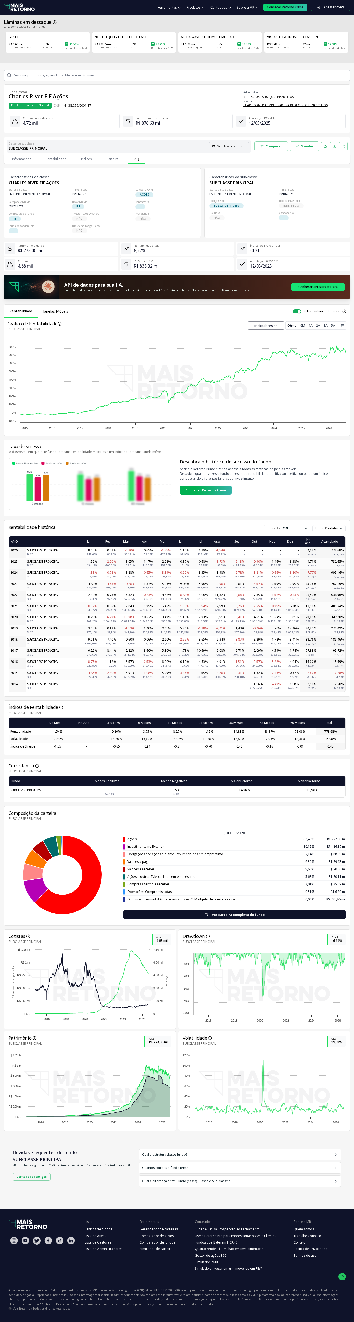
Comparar (274, 146)
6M (302, 325)
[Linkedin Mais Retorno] (71, 1240)
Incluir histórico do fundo (322, 311)
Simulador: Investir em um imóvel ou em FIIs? (228, 1268)
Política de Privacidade (311, 1249)
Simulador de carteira (156, 1249)
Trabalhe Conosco (307, 1236)
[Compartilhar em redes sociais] (343, 146)
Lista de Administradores (103, 1249)
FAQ (136, 159)
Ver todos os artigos (32, 1177)
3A (326, 325)
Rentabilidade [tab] (20, 310)
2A (318, 325)
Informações (21, 159)
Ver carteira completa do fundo (238, 915)
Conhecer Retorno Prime (205, 490)
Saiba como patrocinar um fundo (24, 26)
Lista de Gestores (98, 1242)
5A (333, 325)
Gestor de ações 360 (210, 1255)
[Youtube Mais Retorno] (25, 1240)
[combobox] (328, 528)
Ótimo (292, 325)
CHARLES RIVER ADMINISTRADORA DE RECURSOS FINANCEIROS (285, 105)
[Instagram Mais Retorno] (14, 1240)
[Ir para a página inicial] (19, 7)
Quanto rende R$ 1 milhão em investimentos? (229, 1249)
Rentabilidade (56, 159)
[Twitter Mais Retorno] (37, 1241)
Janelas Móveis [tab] (55, 311)
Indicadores (263, 325)
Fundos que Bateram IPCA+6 (216, 1242)
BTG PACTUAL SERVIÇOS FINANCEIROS (268, 97)
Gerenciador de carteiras (159, 1229)
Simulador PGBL (207, 1262)
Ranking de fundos (98, 1229)
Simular (307, 146)
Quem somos (304, 1229)
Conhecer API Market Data (318, 287)
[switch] (297, 311)
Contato (300, 1242)
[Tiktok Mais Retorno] (59, 1240)
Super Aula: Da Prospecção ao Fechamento (227, 1229)
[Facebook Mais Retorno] (48, 1240)
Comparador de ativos (157, 1236)
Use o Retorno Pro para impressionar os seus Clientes (235, 1236)
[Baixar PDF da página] (334, 146)
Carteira (112, 159)
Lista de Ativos (95, 1236)
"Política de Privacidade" (57, 1304)
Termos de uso (305, 1255)
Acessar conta (334, 7)
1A (311, 325)
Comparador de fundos (157, 1242)
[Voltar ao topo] (342, 1277)
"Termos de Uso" (20, 1304)
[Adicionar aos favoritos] (325, 146)
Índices (86, 159)
